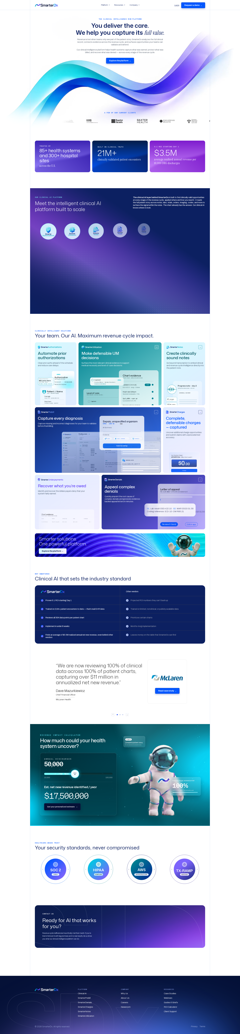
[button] (48, 231)
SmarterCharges (85, 1007)
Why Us (124, 993)
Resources (119, 5)
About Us (125, 998)
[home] (66, 5)
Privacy (194, 1026)
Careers (124, 1002)
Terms (202, 1026)
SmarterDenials (85, 1002)
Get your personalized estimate (62, 807)
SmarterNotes (84, 1011)
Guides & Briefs (171, 1002)
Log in (176, 5)
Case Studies (170, 993)
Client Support (170, 1011)
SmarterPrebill (84, 998)
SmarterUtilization (86, 1016)
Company (135, 5)
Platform (105, 5)
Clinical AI (82, 993)
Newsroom (125, 1007)
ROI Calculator (170, 1007)
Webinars (168, 998)
